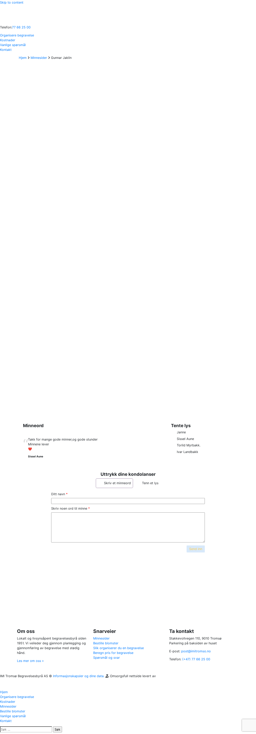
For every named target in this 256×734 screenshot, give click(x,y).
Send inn (195, 549)
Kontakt (6, 50)
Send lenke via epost (26, 394)
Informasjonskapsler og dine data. (78, 676)
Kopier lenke (25, 370)
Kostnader (7, 40)
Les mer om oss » (30, 661)
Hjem (4, 692)
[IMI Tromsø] (10, 14)
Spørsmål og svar (106, 658)
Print (28, 381)
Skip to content (11, 2)
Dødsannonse (36, 337)
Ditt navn (58, 494)
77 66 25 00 (21, 27)
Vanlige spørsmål (13, 45)
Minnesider (101, 638)
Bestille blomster (105, 643)
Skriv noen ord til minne (69, 508)
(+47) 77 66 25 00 (196, 659)
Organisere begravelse (17, 35)
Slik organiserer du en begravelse (118, 648)
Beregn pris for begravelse (113, 653)
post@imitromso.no (196, 651)
